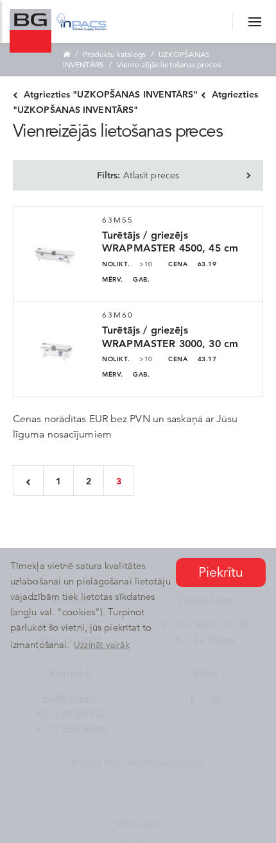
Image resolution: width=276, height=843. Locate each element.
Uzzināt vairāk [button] (101, 645)
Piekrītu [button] (221, 572)
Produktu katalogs (114, 54)
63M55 (118, 220)
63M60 (118, 314)
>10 (127, 264)
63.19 (192, 264)
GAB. (126, 279)
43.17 (192, 359)
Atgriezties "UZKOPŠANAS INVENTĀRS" (111, 94)
